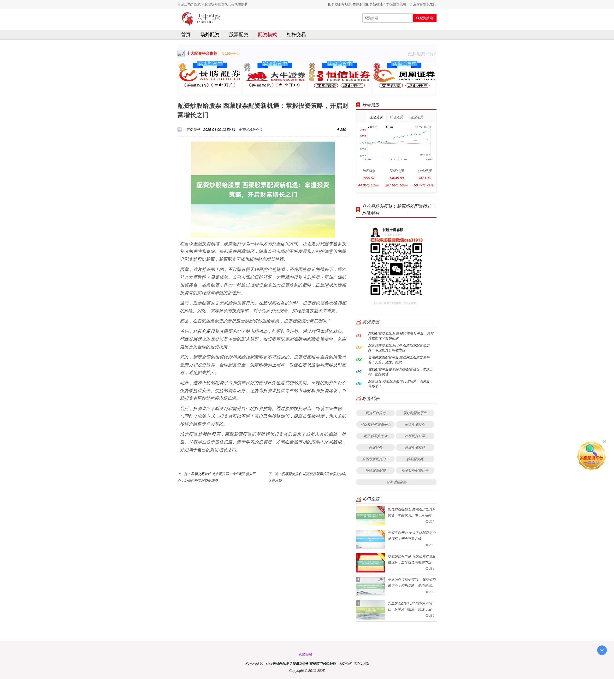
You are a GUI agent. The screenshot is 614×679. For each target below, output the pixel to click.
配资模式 (267, 34)
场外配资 (209, 34)
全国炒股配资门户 (375, 459)
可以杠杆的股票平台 (375, 424)
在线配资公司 (415, 436)
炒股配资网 (415, 459)
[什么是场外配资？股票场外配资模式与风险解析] (201, 18)
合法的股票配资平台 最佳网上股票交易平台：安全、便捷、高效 (399, 359)
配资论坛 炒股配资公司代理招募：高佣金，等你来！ (400, 383)
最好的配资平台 (415, 413)
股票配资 (238, 34)
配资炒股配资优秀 (414, 470)
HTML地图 (361, 663)
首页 (186, 34)
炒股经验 (375, 447)
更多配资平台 (421, 53)
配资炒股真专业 (375, 436)
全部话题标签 (396, 482)
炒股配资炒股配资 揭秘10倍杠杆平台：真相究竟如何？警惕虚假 (400, 335)
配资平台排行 (376, 413)
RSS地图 (345, 663)
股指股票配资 (376, 470)
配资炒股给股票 (250, 129)
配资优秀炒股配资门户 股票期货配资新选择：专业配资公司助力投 (399, 347)
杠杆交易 (296, 34)
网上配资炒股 (415, 424)
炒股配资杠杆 (415, 447)
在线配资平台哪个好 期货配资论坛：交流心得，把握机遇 (400, 371)
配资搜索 (426, 18)
